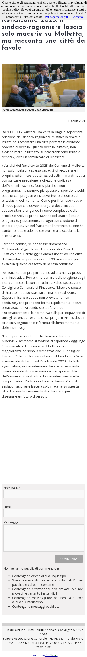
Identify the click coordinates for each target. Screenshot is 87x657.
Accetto (78, 17)
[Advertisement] (43, 445)
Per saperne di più (56, 17)
